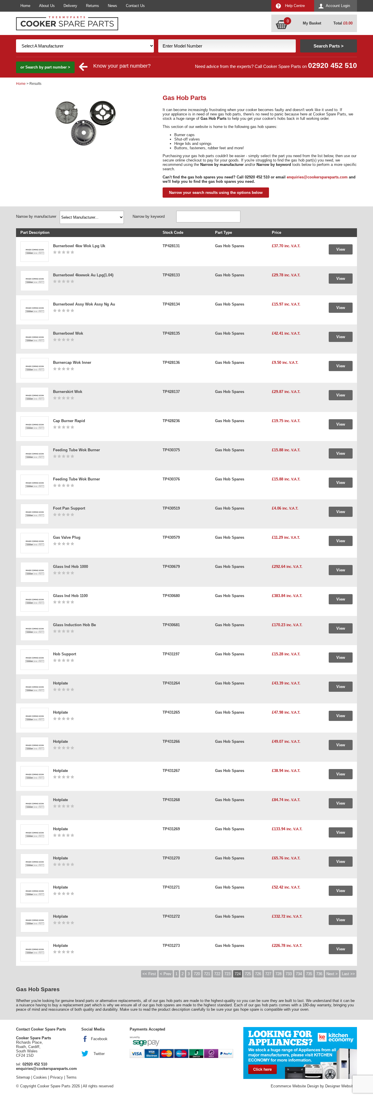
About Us (47, 5)
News (112, 5)
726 (258, 974)
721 (207, 974)
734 (299, 974)
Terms (71, 1077)
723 (227, 974)
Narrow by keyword (149, 216)
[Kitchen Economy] (300, 1053)
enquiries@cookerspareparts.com (317, 177)
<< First (149, 974)
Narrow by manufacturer (36, 216)
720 (197, 974)
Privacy (56, 1077)
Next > (332, 974)
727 (268, 974)
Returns (92, 5)
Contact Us (135, 5)
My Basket (312, 23)
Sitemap (23, 1077)
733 (289, 974)
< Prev (165, 974)
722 (217, 974)
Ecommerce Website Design (295, 1086)
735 (309, 974)
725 (248, 974)
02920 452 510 (332, 65)
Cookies (40, 1077)
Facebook (99, 1039)
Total (343, 23)
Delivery (70, 5)
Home (25, 5)
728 (278, 974)
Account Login (338, 5)
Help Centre (295, 5)
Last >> (348, 974)
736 (319, 974)
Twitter (99, 1054)
